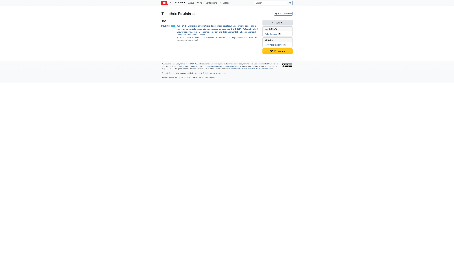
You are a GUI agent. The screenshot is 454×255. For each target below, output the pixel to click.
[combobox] (270, 3)
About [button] (191, 3)
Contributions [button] (211, 3)
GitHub (226, 3)
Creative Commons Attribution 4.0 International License (253, 69)
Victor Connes (199, 35)
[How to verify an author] (193, 13)
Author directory (285, 14)
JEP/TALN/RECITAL (273, 45)
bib (168, 26)
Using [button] (199, 3)
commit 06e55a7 (209, 77)
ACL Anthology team (207, 73)
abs (173, 26)
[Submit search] (290, 3)
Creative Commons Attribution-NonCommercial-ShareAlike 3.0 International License (209, 66)
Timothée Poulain (184, 35)
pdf (163, 26)
